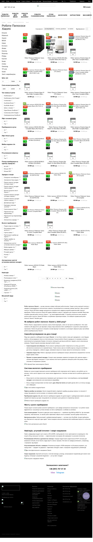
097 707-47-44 (9, 7)
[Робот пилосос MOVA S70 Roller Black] (34, 252)
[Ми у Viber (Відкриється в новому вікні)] (27, 7)
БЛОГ (3, 1)
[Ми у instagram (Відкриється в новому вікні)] (25, 7)
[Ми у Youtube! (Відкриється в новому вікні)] (32, 7)
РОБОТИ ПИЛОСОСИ (38, 488)
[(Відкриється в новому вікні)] (22, 503)
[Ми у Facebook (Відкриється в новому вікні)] (23, 7)
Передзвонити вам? (68, 496)
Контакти (55, 1)
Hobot (4, 43)
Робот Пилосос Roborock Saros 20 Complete (80, 197)
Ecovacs (4, 46)
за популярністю (49, 28)
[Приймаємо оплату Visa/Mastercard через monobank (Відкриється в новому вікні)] (16, 500)
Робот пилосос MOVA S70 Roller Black (34, 266)
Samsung (5, 66)
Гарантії (49, 509)
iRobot (4, 48)
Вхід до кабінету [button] (52, 488)
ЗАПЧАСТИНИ (75, 15)
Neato (4, 61)
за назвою (70, 28)
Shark (4, 71)
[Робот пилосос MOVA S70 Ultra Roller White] (57, 252)
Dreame (4, 33)
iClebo (4, 64)
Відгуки (49, 511)
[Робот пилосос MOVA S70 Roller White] (57, 183)
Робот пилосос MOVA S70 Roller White (57, 197)
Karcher (4, 59)
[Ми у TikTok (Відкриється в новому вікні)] (21, 7)
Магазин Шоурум (47, 1)
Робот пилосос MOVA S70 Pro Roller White (80, 231)
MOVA (4, 40)
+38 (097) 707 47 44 (57, 469)
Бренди (18, 1)
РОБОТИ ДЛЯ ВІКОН (15, 15)
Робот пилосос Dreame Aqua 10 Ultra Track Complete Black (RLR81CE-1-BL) (80, 59)
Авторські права (51, 515)
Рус (65, 1)
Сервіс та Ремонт (26, 1)
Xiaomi (4, 38)
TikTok (7, 1)
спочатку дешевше (61, 28)
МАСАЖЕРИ (87, 15)
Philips (4, 56)
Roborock (5, 35)
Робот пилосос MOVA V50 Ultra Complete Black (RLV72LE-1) (34, 127)
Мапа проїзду (81, 510)
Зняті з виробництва (8, 74)
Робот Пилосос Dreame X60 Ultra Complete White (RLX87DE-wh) (57, 232)
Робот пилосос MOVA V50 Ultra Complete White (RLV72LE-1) (57, 58)
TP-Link (4, 69)
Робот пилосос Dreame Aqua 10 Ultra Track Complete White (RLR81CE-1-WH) (80, 94)
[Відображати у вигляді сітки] (87, 29)
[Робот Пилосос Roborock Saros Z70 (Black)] (34, 44)
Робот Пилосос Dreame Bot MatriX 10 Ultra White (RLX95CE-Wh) (57, 163)
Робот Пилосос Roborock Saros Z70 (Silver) (57, 93)
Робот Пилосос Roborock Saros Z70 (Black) (34, 58)
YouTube (49, 513)
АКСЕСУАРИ (62, 15)
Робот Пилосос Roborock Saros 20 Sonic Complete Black (34, 231)
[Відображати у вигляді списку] (89, 29)
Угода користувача (52, 518)
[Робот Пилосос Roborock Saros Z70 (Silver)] (57, 79)
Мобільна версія (7, 506)
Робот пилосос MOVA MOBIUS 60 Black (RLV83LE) (34, 162)
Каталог (13, 1)
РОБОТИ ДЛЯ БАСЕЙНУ (24, 15)
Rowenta (5, 53)
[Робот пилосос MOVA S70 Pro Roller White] (80, 217)
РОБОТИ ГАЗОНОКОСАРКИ (37, 15)
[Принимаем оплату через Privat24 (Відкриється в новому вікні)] (11, 503)
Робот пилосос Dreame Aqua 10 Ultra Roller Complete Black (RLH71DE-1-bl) (80, 128)
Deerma (4, 51)
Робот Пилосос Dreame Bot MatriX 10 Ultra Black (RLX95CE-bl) (57, 128)
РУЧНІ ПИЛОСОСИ (51, 15)
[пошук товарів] (89, 15)
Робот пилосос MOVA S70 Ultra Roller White (57, 266)
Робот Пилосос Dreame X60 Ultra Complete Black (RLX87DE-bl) (80, 163)
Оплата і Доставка (36, 1)
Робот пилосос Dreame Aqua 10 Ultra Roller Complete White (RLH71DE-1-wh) (34, 94)
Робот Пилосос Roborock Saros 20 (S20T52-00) (34, 197)
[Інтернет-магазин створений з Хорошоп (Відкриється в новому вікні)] (11, 536)
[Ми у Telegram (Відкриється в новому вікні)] (29, 7)
